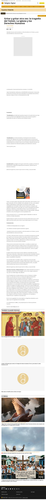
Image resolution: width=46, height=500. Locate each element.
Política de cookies (4, 494)
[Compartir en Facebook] (7, 29)
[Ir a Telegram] (17, 488)
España (14, 6)
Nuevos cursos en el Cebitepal (26, 0)
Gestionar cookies (25, 497)
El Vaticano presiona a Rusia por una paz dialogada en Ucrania (16, 13)
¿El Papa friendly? (18, 0)
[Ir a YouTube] (10, 488)
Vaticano (18, 6)
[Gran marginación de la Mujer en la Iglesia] (23, 324)
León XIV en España (7, 6)
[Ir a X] (4, 488)
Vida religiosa (36, 6)
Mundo (27, 6)
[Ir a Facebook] (2, 488)
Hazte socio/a (42, 3)
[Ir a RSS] (19, 488)
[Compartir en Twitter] (8, 29)
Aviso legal (32, 491)
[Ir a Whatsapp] (15, 488)
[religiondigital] (4, 497)
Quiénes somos (4, 491)
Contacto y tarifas (19, 491)
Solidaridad (43, 6)
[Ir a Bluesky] (12, 488)
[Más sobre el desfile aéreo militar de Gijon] (23, 379)
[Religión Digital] (8, 3)
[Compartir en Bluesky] (10, 29)
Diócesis (31, 6)
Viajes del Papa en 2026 (11, 0)
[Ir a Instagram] (6, 488)
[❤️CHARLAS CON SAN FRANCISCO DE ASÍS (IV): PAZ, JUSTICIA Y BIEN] (23, 439)
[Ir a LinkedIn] (8, 488)
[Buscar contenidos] (37, 3)
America (23, 6)
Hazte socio (18, 494)
